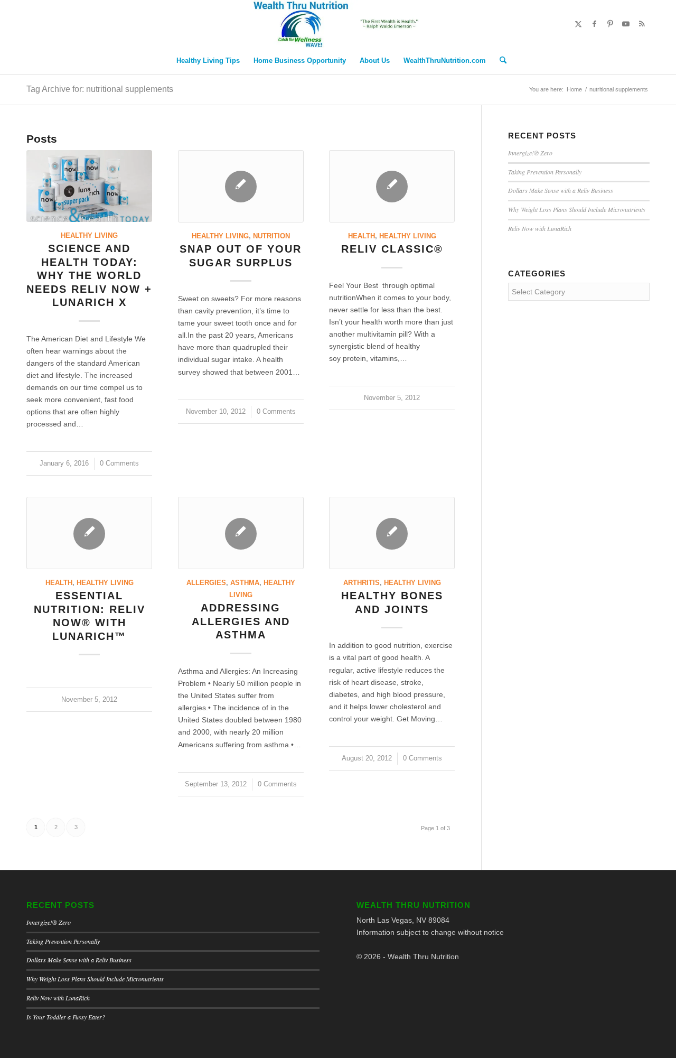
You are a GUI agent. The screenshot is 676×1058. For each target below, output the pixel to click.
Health (361, 236)
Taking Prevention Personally (544, 172)
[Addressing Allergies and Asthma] (241, 533)
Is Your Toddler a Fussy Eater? (65, 1017)
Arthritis (361, 583)
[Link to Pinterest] (610, 24)
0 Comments (119, 463)
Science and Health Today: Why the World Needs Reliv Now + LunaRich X (89, 275)
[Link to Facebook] (594, 24)
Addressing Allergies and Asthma (241, 621)
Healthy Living (89, 235)
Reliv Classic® (392, 249)
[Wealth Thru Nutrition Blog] (338, 24)
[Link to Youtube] (626, 24)
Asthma (244, 583)
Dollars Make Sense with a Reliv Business (560, 190)
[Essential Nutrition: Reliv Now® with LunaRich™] (89, 533)
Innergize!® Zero (530, 153)
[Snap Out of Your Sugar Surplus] (241, 186)
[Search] (499, 61)
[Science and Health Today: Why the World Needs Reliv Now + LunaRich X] (89, 186)
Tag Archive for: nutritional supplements (99, 89)
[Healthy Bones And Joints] (392, 533)
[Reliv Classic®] (392, 186)
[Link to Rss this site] (642, 24)
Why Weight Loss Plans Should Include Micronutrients (576, 209)
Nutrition (271, 236)
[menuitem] (208, 61)
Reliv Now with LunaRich (539, 228)
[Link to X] (578, 24)
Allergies (206, 583)
